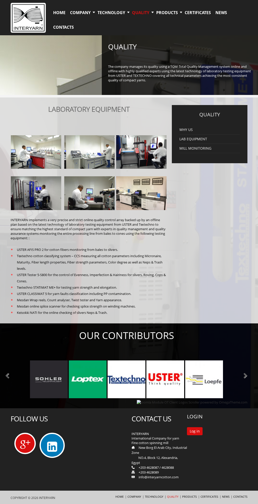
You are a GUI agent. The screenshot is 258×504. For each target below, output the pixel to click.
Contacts (63, 27)
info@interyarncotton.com (159, 477)
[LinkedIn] (52, 447)
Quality (140, 12)
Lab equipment (193, 139)
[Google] (25, 443)
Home (59, 12)
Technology (111, 12)
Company (80, 12)
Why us (186, 130)
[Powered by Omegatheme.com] (192, 402)
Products (167, 12)
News (221, 12)
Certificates (198, 12)
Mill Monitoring (195, 148)
